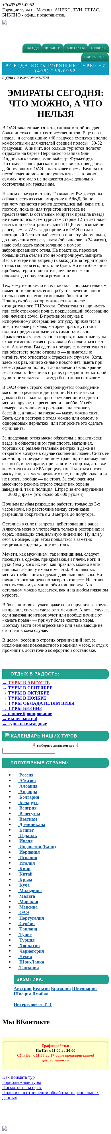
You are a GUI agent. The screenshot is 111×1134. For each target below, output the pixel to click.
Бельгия (41, 988)
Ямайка (40, 993)
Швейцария (84, 988)
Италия (26, 863)
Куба (24, 885)
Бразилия (61, 988)
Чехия (25, 956)
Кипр (24, 868)
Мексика (28, 907)
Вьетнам (27, 819)
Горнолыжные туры (21, 1082)
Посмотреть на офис (22, 1087)
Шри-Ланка (31, 962)
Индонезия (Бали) (37, 846)
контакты (76, 47)
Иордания (29, 852)
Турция (26, 940)
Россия (26, 775)
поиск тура (95, 56)
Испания (27, 857)
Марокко (28, 901)
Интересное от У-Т (33, 1004)
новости (53, 47)
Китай (25, 874)
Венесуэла (29, 813)
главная (98, 47)
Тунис (25, 934)
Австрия (23, 988)
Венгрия (27, 808)
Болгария (28, 797)
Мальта (26, 896)
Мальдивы (30, 890)
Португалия (31, 918)
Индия (25, 841)
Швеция (22, 993)
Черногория (31, 951)
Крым (25, 879)
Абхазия (27, 780)
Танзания (28, 967)
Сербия (26, 923)
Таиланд (27, 928)
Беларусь (28, 802)
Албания (28, 786)
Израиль (27, 835)
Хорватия (29, 945)
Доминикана (31, 824)
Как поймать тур (18, 1077)
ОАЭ (23, 912)
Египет (26, 830)
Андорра (27, 791)
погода (32, 47)
